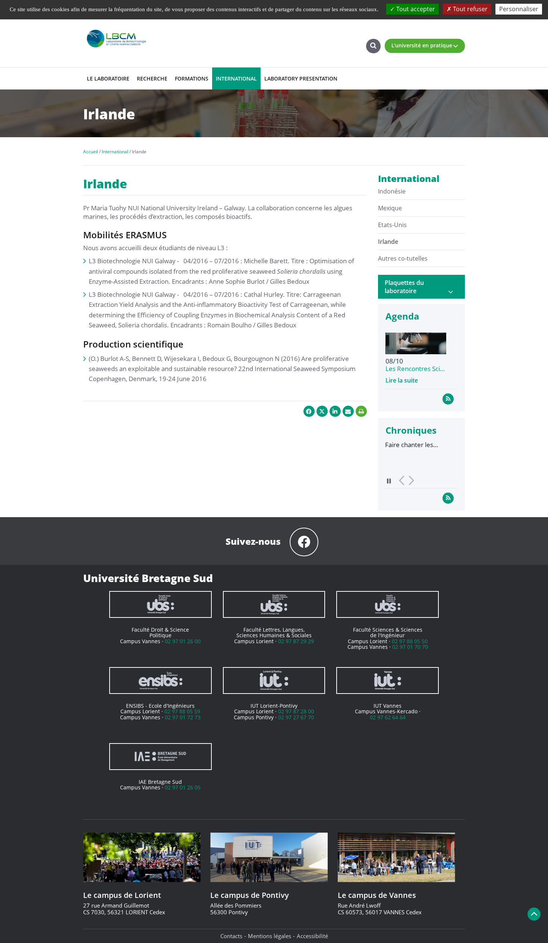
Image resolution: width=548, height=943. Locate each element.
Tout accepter (415, 9)
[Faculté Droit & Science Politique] (160, 604)
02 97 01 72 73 (183, 717)
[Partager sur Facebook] (309, 411)
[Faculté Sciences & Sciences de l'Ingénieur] (387, 604)
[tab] (422, 287)
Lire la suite (401, 380)
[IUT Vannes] (387, 680)
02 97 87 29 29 (296, 641)
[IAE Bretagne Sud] (160, 756)
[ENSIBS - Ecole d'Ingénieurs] (160, 680)
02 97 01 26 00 (183, 641)
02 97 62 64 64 (388, 717)
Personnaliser (518, 9)
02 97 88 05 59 (182, 711)
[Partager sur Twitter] (322, 411)
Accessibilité (312, 936)
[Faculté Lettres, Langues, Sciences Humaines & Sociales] (274, 604)
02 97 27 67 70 (296, 717)
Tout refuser (469, 9)
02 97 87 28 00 (296, 711)
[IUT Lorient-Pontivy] (274, 680)
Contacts (231, 936)
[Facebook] (304, 542)
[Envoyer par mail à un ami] (348, 411)
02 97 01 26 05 (183, 787)
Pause (389, 481)
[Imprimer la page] (361, 411)
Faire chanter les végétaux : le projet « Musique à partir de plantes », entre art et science (392, 445)
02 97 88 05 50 (410, 641)
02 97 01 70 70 (410, 647)
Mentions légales (269, 936)
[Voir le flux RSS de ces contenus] (448, 399)
